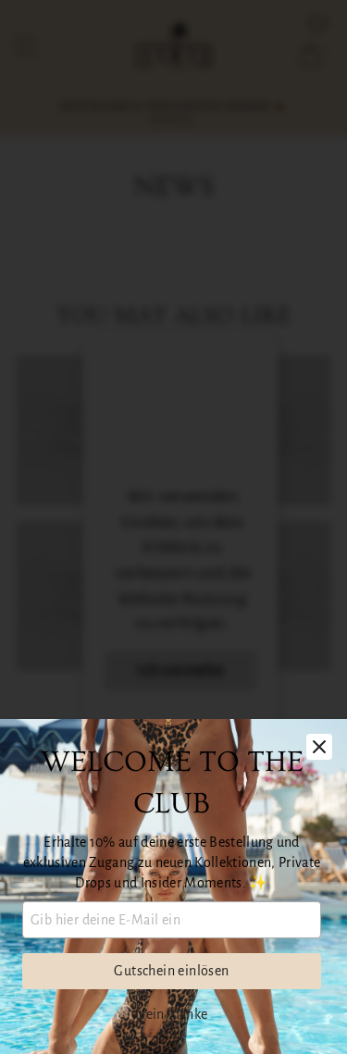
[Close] (319, 747)
